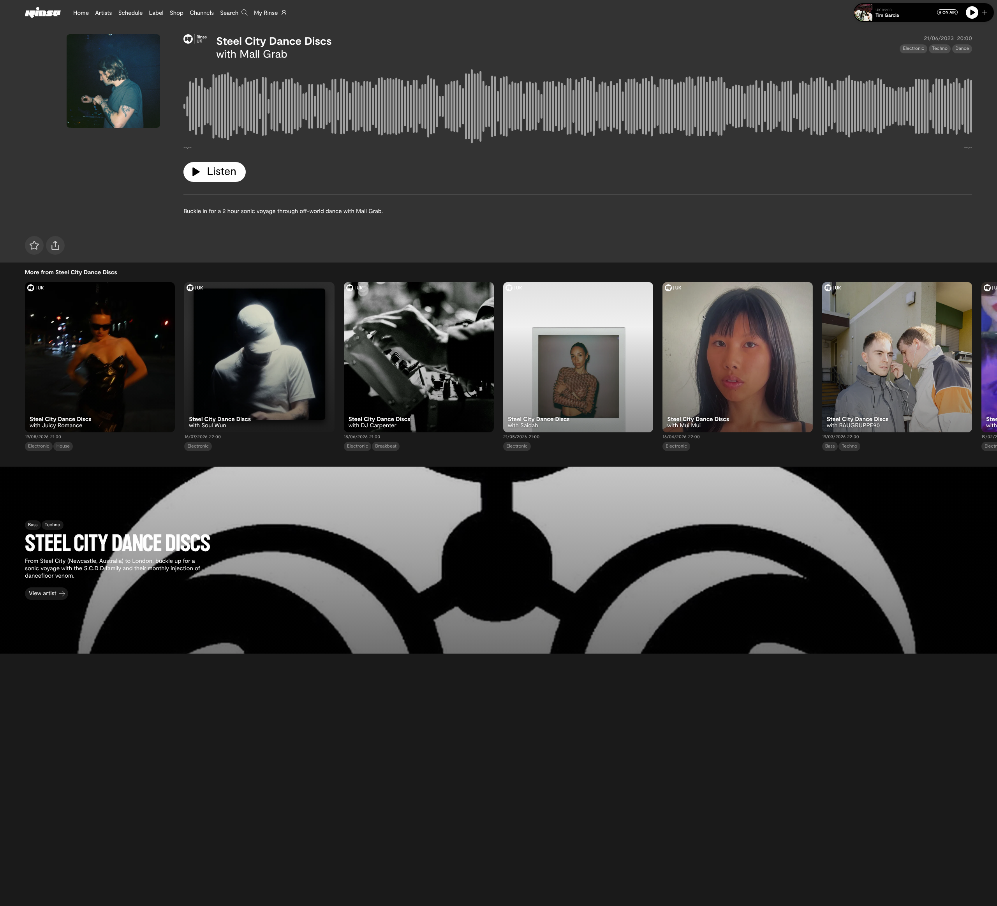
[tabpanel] (577, 108)
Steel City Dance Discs (273, 40)
